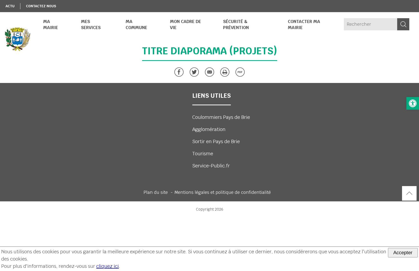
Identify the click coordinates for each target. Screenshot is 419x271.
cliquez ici (107, 266)
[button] (412, 103)
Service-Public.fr (211, 166)
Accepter (402, 252)
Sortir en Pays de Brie (216, 141)
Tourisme (202, 153)
